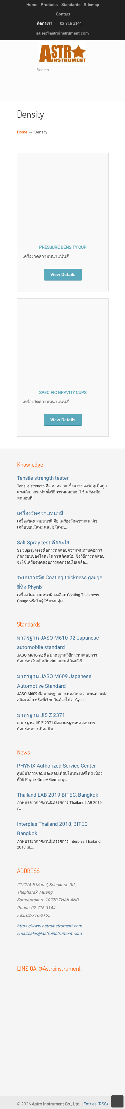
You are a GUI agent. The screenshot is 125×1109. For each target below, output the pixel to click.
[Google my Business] (72, 949)
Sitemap (91, 4)
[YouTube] (40, 949)
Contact (63, 14)
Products (49, 4)
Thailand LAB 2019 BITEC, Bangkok (57, 795)
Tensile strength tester (43, 478)
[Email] (56, 949)
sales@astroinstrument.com (62, 33)
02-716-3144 (71, 23)
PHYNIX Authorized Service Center (56, 766)
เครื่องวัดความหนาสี (40, 513)
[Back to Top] (117, 1101)
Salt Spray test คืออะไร (43, 542)
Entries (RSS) (95, 1103)
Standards (70, 4)
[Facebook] (24, 949)
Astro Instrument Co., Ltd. (62, 53)
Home (31, 4)
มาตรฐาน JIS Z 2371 (41, 715)
